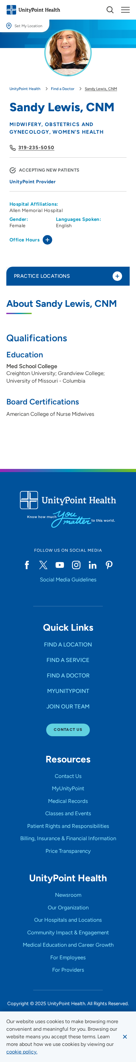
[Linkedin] (92, 565)
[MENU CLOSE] (125, 10)
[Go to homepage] (33, 10)
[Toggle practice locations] (117, 276)
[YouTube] (59, 565)
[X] (43, 565)
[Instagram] (76, 565)
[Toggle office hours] (47, 240)
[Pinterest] (109, 565)
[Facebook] (26, 565)
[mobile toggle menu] (110, 10)
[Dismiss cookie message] (125, 1036)
